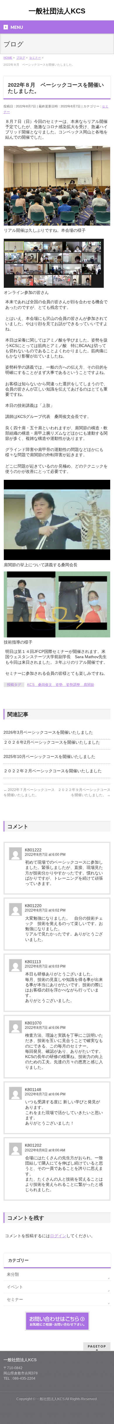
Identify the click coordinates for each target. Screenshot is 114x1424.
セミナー (15, 1299)
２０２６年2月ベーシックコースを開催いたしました (52, 742)
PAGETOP (97, 1346)
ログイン (58, 1235)
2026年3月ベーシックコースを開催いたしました (48, 732)
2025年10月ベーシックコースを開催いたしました (49, 756)
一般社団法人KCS (57, 11)
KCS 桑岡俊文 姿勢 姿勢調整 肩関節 (60, 685)
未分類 (13, 1274)
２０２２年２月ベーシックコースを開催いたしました (53, 770)
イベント (15, 1286)
